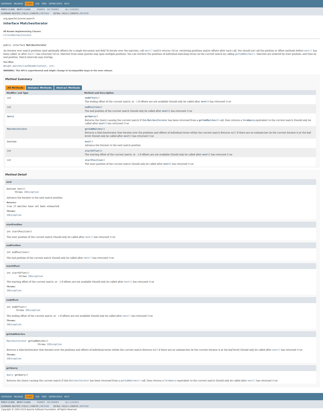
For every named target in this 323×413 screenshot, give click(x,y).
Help (66, 4)
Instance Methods (40, 87)
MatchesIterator (17, 129)
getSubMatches (93, 129)
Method (44, 13)
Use (37, 4)
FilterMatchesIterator (17, 35)
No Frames (53, 9)
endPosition (92, 107)
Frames (41, 9)
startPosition (93, 160)
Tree (44, 4)
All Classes (72, 9)
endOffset (91, 97)
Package (18, 4)
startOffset (92, 150)
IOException (31, 192)
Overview (6, 4)
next (87, 141)
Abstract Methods (68, 87)
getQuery (90, 116)
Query (10, 116)
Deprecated (55, 4)
